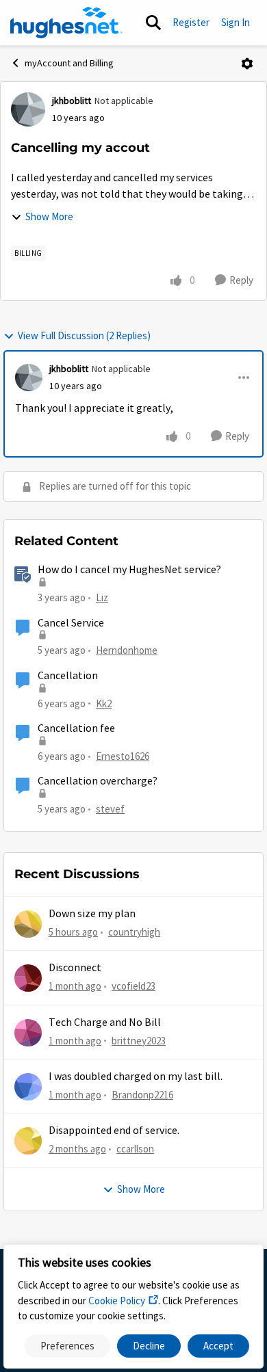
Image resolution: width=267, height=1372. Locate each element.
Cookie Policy (116, 1300)
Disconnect (75, 968)
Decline (149, 1345)
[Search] (153, 22)
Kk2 (104, 703)
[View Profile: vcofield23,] (28, 978)
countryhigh (134, 931)
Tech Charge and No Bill (105, 1022)
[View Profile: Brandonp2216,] (28, 1086)
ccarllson (135, 1148)
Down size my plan (92, 914)
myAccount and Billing (69, 63)
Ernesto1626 (122, 756)
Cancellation (68, 676)
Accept (218, 1345)
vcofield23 (133, 985)
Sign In (235, 22)
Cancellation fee (76, 728)
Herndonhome (126, 650)
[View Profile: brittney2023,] (28, 1032)
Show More (49, 216)
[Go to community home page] (66, 22)
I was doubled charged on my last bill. (135, 1076)
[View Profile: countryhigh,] (28, 924)
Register (191, 22)
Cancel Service (71, 623)
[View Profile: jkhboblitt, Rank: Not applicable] (28, 109)
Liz (102, 597)
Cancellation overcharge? (97, 781)
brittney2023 (139, 1040)
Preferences (67, 1345)
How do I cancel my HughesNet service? (129, 570)
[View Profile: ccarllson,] (28, 1141)
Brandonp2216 (142, 1094)
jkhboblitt (71, 100)
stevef (110, 808)
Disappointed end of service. (114, 1130)
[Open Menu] (247, 63)
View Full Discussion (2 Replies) (84, 335)
